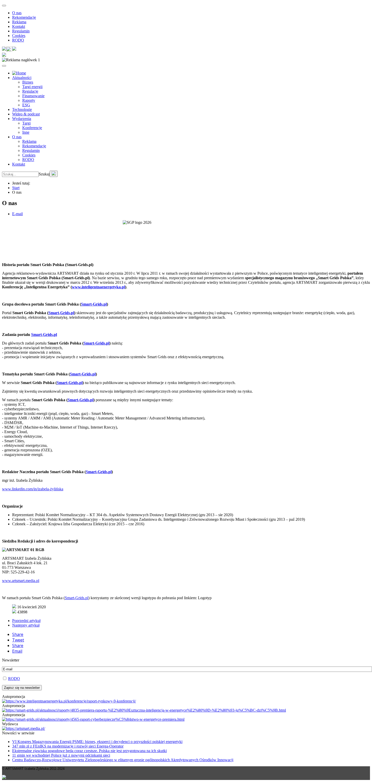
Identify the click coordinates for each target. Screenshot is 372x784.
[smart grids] (19, 73)
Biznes (27, 82)
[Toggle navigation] (4, 5)
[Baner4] (69, 701)
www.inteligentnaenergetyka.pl (98, 287)
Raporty (28, 100)
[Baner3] (23, 728)
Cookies (18, 35)
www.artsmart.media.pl (20, 580)
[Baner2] (93, 719)
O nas (17, 13)
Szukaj (44, 174)
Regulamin (21, 31)
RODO (18, 40)
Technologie (22, 109)
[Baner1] (144, 710)
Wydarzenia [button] (21, 118)
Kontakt (18, 26)
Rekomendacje (24, 17)
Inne (25, 132)
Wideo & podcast (26, 114)
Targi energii (32, 87)
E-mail (17, 214)
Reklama (19, 22)
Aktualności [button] (21, 77)
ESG (26, 105)
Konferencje (32, 128)
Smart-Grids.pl (94, 304)
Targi (26, 123)
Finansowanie (33, 96)
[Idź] (54, 174)
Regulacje (30, 91)
